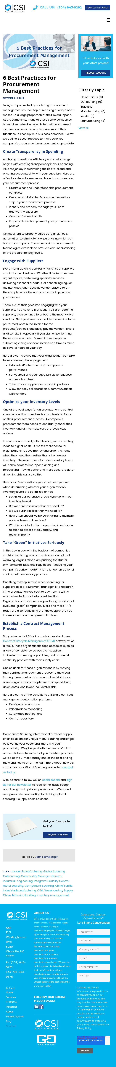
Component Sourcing (39, 886)
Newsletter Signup (97, 7)
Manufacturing (32, 871)
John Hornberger (46, 857)
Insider (16, 871)
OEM (40, 890)
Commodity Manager (35, 876)
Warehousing (53, 890)
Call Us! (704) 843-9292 (61, 7)
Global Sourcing (54, 871)
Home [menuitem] (9, 992)
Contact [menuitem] (11, 1026)
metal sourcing (13, 886)
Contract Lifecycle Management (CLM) (29, 641)
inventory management (53, 895)
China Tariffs (63, 886)
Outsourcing (11, 876)
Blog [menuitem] (8, 1021)
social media (51, 780)
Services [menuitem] (11, 997)
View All (83, 128)
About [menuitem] (9, 1011)
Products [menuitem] (11, 1002)
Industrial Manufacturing (19, 890)
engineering (25, 881)
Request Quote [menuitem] (15, 1016)
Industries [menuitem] (11, 1007)
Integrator (41, 881)
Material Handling (24, 895)
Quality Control (59, 881)
